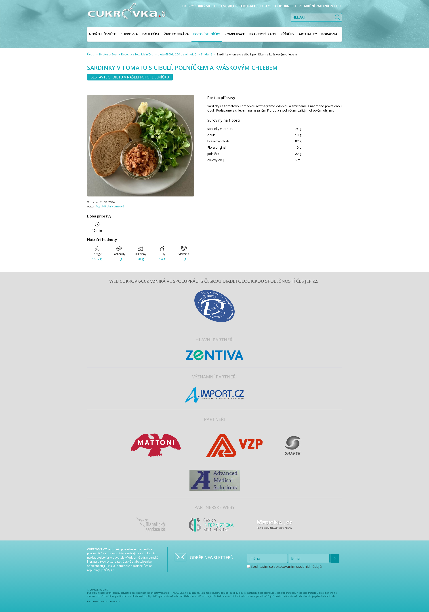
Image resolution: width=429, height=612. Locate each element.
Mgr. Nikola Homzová (110, 206)
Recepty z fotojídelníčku (137, 54)
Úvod (90, 54)
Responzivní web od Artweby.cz (103, 601)
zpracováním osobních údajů (298, 566)
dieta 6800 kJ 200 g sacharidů (177, 54)
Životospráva (108, 54)
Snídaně (206, 54)
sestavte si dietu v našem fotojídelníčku (130, 77)
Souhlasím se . (286, 566)
